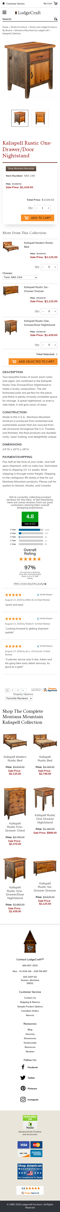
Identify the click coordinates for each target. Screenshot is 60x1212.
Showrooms (30, 1038)
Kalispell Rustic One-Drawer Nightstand (45, 819)
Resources (30, 1047)
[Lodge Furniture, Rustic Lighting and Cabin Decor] (28, 13)
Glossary (30, 1034)
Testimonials (30, 1043)
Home (5, 27)
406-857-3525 (30, 966)
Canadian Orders (30, 1011)
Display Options (23, 694)
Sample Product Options (30, 1007)
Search (56, 19)
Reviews (30, 1052)
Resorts (30, 1015)
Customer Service (15, 4)
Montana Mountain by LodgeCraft (32, 30)
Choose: (7, 273)
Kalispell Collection (11, 34)
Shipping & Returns (30, 1002)
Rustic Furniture (19, 27)
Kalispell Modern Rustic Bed (15, 759)
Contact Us (30, 998)
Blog (30, 1030)
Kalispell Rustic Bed (45, 759)
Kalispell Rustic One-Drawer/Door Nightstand (15, 893)
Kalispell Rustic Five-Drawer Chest (15, 827)
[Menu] (5, 13)
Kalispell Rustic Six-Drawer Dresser (45, 887)
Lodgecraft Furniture (31, 1205)
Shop (21, 169)
